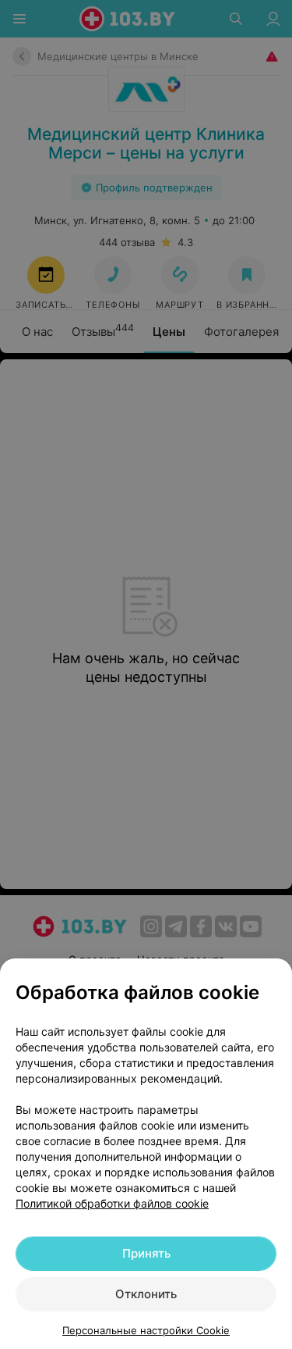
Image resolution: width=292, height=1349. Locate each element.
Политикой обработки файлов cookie (112, 1203)
